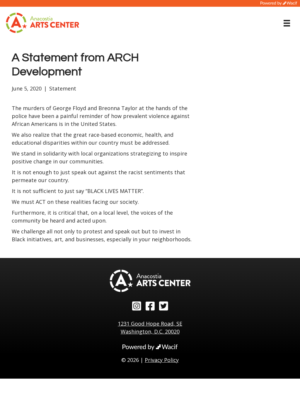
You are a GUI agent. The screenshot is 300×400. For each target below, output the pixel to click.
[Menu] (286, 23)
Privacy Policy (162, 359)
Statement (62, 88)
